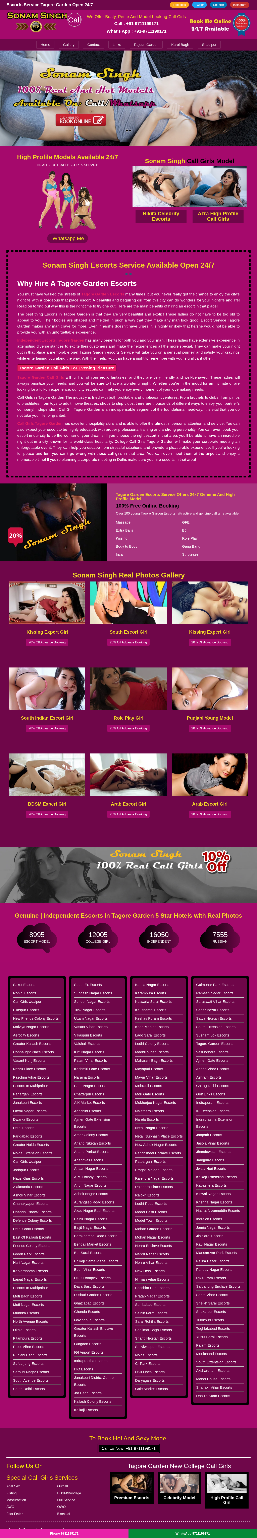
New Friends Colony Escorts (36, 1018)
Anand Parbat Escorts (91, 1152)
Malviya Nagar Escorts (31, 1027)
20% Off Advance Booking (47, 642)
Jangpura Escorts (210, 1160)
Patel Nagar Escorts (90, 1086)
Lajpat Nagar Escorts (30, 1279)
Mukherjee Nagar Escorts (155, 1103)
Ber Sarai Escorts (88, 1253)
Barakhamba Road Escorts (95, 1236)
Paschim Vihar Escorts (31, 1077)
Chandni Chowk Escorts (32, 1212)
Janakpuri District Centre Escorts (94, 1381)
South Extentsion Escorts (216, 1362)
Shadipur (209, 45)
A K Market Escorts (89, 1103)
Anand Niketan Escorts (92, 1143)
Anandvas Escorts (88, 1160)
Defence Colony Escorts (32, 1220)
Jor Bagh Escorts (88, 1393)
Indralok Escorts (209, 1219)
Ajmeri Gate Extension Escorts (92, 1122)
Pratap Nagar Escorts (152, 1296)
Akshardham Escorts (212, 1371)
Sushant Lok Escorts (212, 1035)
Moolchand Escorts (211, 1354)
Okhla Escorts (24, 1330)
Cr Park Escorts (147, 1364)
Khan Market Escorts (152, 1027)
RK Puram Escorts (211, 1278)
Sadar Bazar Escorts (212, 1010)
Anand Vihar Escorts (212, 1069)
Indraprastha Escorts (90, 1361)
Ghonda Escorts (87, 1312)
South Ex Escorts (88, 985)
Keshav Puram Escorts (153, 1018)
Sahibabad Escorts (150, 1305)
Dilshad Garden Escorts (93, 1295)
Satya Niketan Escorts (214, 1018)
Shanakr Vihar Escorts (214, 1387)
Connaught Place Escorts (33, 1052)
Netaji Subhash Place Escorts (159, 1136)
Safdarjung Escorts (28, 1364)
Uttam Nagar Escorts (91, 1018)
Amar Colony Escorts (91, 1135)
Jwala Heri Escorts (211, 1169)
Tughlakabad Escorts (213, 1329)
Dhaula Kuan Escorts (213, 1396)
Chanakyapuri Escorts (30, 1204)
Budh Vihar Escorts (89, 1270)
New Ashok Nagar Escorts (156, 1145)
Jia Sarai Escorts (209, 1236)
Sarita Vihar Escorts (212, 1295)
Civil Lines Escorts (150, 1372)
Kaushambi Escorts (150, 1010)
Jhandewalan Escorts (213, 1152)
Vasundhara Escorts (212, 1052)
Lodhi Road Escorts (151, 1204)
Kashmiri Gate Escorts (92, 1069)
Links (117, 45)
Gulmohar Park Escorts (215, 985)
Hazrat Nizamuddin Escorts (218, 1211)
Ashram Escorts (209, 1077)
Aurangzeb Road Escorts (94, 1202)
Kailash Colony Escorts (92, 1401)
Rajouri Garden (146, 45)
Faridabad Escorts (27, 1136)
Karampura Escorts (150, 993)
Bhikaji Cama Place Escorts (96, 1261)
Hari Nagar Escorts (28, 1263)
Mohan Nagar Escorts (152, 1237)
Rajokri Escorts (147, 1195)
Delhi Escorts (23, 1128)
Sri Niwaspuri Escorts (152, 1347)
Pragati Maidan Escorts (153, 1170)
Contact (93, 45)
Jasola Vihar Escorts (212, 1143)
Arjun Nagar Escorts (90, 1185)
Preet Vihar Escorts (28, 1347)
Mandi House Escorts (213, 1379)
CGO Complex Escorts (92, 1278)
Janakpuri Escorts (27, 1103)
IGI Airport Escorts (88, 1352)
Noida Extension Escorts (32, 1153)
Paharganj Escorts (28, 1094)
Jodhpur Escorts (26, 1170)
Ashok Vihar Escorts (29, 1195)
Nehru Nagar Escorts (152, 1254)
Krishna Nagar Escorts (214, 1202)
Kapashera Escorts (211, 1185)
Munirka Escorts (26, 1313)
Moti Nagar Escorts (28, 1305)
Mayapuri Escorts (149, 1069)
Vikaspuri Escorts (88, 1035)
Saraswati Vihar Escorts (215, 1002)
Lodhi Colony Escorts (152, 1044)
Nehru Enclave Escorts (153, 1246)
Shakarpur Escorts (211, 1312)
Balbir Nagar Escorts (90, 1219)
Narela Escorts (147, 1119)
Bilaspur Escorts (26, 1010)
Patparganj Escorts (150, 1162)
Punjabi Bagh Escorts (30, 1355)
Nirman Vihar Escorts (152, 1279)
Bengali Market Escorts (92, 1244)
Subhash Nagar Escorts (93, 993)
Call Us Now (129, 1448)
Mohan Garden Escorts (153, 1229)
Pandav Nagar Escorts (214, 1270)
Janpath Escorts (209, 1135)
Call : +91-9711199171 (136, 23)
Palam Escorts (207, 1345)
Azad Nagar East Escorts (94, 1211)
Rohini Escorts (24, 993)
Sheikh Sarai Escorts (213, 1303)
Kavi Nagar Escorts (211, 1244)
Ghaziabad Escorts (89, 1303)
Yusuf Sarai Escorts (212, 1337)
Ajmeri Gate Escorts (212, 1061)
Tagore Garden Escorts (214, 1044)
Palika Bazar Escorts (212, 1261)
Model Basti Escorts (151, 1212)
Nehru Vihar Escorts (151, 1263)
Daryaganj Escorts (150, 1380)
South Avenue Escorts (31, 1380)
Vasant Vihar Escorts (91, 1027)
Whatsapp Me (67, 238)
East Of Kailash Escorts (32, 1237)
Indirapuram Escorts (212, 1103)
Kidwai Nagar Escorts (213, 1194)
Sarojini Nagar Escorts (31, 1372)
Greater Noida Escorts (31, 1145)
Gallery (68, 45)
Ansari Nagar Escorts (91, 1169)
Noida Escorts (146, 1355)
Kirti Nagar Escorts (89, 1052)
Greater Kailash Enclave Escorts (93, 1332)
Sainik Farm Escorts (151, 1313)
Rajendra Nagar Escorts (154, 1178)
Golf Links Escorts (210, 1094)
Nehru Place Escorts (29, 1069)
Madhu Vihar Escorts (152, 1052)
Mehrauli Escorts (148, 1086)
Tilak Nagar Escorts (89, 1010)
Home (45, 45)
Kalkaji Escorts (86, 1410)
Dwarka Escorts (25, 1119)
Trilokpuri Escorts (210, 1320)
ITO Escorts (83, 1369)
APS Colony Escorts (90, 1177)
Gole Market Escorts (151, 1389)
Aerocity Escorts (26, 1035)
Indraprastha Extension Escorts (214, 1122)
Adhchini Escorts (87, 1111)
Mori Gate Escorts (149, 1094)
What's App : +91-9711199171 (136, 31)
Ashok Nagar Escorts (91, 1194)
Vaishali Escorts (87, 1044)
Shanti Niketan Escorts (153, 1338)
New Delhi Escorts (150, 1271)
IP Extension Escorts (212, 1111)
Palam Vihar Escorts (90, 1061)
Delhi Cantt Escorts (28, 1229)
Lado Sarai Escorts (150, 1035)
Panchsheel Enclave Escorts (158, 1153)
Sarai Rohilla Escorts (152, 1322)
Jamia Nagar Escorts (213, 1228)
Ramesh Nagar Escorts (215, 993)
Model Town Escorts (151, 1220)
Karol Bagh (180, 45)
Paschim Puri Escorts (152, 1288)
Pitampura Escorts (28, 1338)
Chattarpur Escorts (89, 1094)
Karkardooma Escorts (30, 1271)
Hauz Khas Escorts (28, 1178)
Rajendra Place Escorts (154, 1187)
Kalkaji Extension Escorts (216, 1177)
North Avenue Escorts (30, 1322)
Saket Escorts (24, 985)
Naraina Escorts (87, 1077)
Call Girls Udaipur (27, 1002)
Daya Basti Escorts (89, 1286)
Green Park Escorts (29, 1254)
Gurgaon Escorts (87, 1344)
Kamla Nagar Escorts (152, 985)
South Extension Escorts (216, 1027)
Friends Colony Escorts (31, 1246)
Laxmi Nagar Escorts (30, 1111)
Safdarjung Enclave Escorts (218, 1286)
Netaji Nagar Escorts (151, 1128)
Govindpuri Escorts (89, 1320)
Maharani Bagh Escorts (154, 1061)
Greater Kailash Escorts (32, 1044)
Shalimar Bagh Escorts (153, 1330)
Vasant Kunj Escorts (29, 1061)
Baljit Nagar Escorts (90, 1228)
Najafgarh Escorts (149, 1111)
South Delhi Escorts (29, 1389)
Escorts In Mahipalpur (30, 1086)
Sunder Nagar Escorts (92, 1002)
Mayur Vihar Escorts (151, 1077)
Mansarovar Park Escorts (216, 1253)
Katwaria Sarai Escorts (153, 1002)
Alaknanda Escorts (28, 1187)
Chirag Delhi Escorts (212, 1086)
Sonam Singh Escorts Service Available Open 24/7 (128, 265)
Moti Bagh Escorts (27, 1296)
